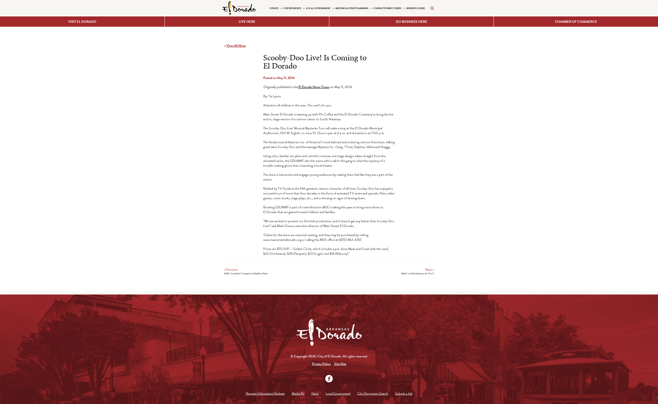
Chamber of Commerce (576, 21)
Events (274, 8)
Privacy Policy (321, 363)
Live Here (247, 21)
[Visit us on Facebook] (329, 379)
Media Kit (298, 393)
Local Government (318, 8)
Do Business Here (411, 21)
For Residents (292, 8)
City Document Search (372, 393)
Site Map (340, 363)
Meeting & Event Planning (351, 8)
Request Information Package (265, 393)
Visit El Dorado (82, 21)
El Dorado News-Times (313, 86)
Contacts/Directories (387, 8)
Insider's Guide (415, 8)
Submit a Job (403, 393)
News (315, 393)
